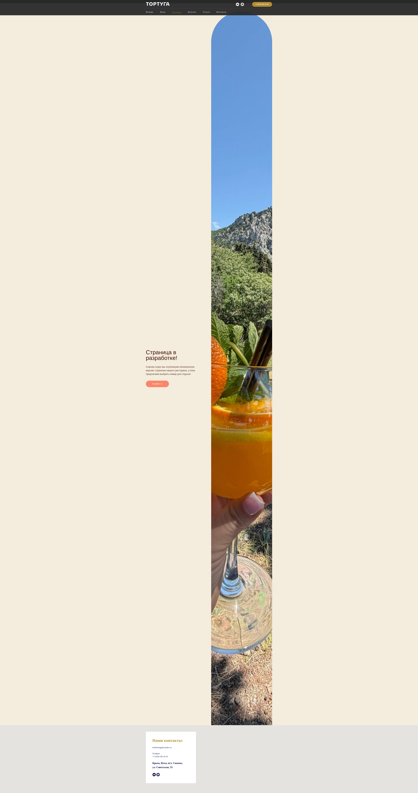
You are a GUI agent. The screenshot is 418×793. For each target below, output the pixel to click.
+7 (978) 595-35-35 (160, 756)
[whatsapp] (158, 774)
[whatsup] (242, 4)
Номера (149, 12)
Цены (163, 12)
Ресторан (176, 12)
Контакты (221, 12)
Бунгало (192, 12)
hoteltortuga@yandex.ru (162, 747)
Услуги (206, 12)
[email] (237, 4)
